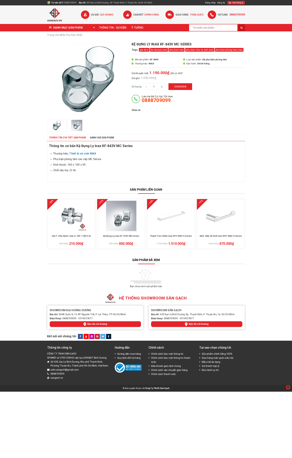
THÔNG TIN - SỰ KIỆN (112, 27)
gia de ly (144, 49)
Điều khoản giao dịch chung (166, 366)
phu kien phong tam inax (229, 49)
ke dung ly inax (159, 49)
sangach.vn (57, 377)
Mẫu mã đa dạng (211, 362)
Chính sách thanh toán (163, 374)
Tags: (135, 49)
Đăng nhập (210, 3)
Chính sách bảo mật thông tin (167, 353)
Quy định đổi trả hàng (129, 358)
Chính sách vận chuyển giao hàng (169, 370)
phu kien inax (176, 49)
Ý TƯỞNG (137, 27)
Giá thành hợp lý (210, 366)
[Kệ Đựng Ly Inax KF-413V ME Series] (121, 216)
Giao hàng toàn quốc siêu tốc (218, 358)
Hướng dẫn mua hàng (129, 353)
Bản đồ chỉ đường (97, 324)
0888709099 (70, 3)
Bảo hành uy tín (210, 370)
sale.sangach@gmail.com (65, 369)
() (238, 3)
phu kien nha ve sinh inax (199, 49)
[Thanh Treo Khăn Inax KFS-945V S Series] (171, 216)
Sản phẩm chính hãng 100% (217, 353)
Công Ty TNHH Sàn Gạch (156, 388)
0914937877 (85, 318)
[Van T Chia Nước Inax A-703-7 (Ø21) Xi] (71, 216)
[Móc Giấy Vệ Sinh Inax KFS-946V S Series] (221, 216)
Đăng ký (221, 3)
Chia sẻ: (136, 110)
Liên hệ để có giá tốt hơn (157, 99)
